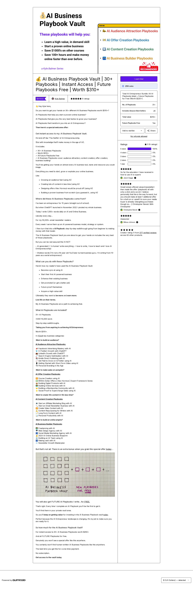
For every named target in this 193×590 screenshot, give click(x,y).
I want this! (138, 79)
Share (152, 131)
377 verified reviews (148, 233)
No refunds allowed (138, 136)
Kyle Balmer (60, 99)
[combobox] (132, 130)
